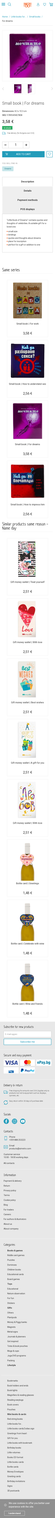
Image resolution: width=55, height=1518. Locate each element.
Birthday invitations (16, 1481)
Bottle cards (12, 1467)
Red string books (15, 1419)
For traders (9, 1209)
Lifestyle (11, 1365)
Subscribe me (27, 1041)
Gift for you (12, 1438)
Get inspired (12, 1341)
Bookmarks (12, 1381)
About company (11, 1229)
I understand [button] (14, 1513)
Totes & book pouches (17, 1346)
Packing (11, 1360)
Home (5, 16)
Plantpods (12, 1317)
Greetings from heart (17, 1433)
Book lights (12, 1390)
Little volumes (13, 1452)
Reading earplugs (15, 1400)
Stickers (11, 1303)
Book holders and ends (17, 1385)
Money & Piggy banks (17, 1322)
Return (7, 1186)
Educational (12, 1289)
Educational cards (15, 1274)
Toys (9, 1284)
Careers (7, 1214)
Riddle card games (15, 1255)
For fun (10, 1298)
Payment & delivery (13, 1181)
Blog (6, 1205)
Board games (13, 1279)
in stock (7, 128)
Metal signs (12, 1332)
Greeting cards (14, 1476)
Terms (7, 1195)
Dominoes (12, 1265)
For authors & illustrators (15, 1219)
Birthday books (14, 1448)
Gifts (9, 1308)
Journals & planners (16, 1336)
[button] (9, 4)
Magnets (11, 1327)
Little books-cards (15, 1462)
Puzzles (11, 1260)
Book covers (13, 1404)
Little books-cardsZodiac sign (20, 1428)
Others (10, 1313)
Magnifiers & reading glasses (20, 1395)
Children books (14, 1269)
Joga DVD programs (16, 1355)
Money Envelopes (15, 1471)
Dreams (8, 169)
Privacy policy (10, 1190)
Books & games (15, 1250)
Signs (9, 1486)
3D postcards (13, 1491)
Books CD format (15, 1457)
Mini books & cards (16, 1414)
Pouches (11, 1409)
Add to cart (23, 154)
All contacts (9, 1163)
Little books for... (18, 16)
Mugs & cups (13, 1351)
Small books (34, 16)
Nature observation (16, 1293)
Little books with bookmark (19, 1443)
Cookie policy (10, 1200)
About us (8, 1224)
